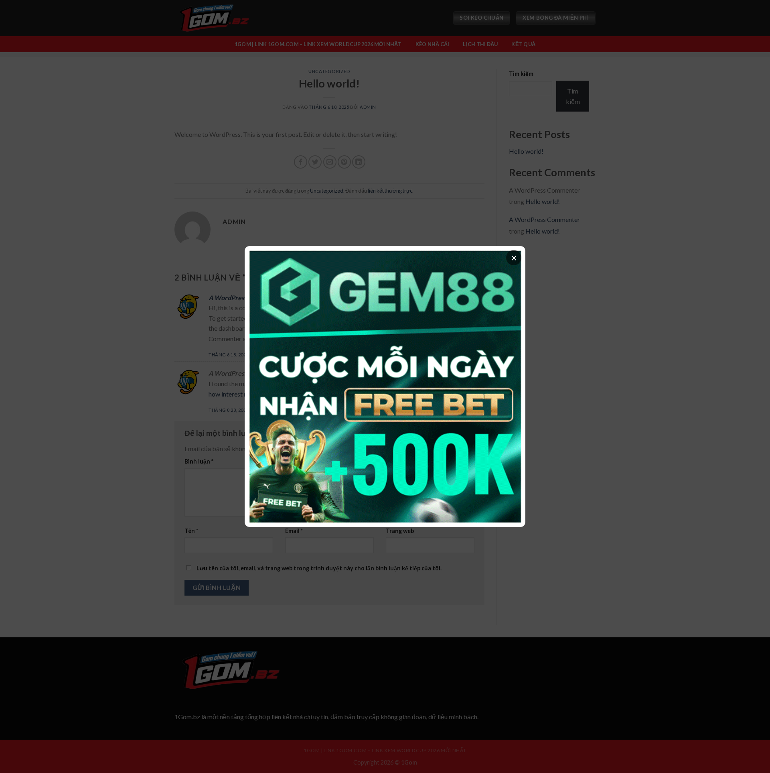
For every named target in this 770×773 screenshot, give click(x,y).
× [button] (514, 257)
